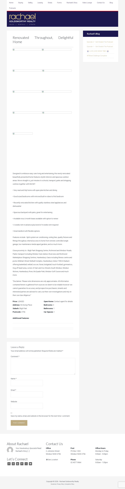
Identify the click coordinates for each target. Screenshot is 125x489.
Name (14, 379)
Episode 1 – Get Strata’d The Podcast (100, 46)
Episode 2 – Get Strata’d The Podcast (100, 42)
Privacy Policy (60, 484)
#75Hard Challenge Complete (97, 56)
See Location (53, 460)
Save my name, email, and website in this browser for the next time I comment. (40, 416)
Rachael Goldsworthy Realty (22, 19)
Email (13, 390)
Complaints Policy (69, 484)
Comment (15, 356)
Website (14, 402)
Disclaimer (53, 484)
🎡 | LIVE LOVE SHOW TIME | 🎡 (98, 51)
